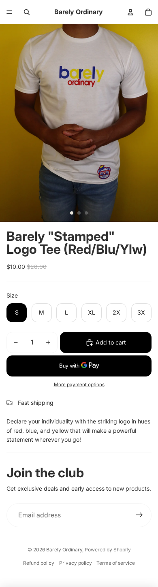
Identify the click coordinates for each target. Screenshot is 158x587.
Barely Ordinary (64, 550)
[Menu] (9, 12)
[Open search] (27, 12)
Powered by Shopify (108, 550)
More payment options (79, 384)
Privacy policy (75, 563)
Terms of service (115, 563)
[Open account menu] (130, 12)
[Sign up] (139, 515)
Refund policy (38, 563)
